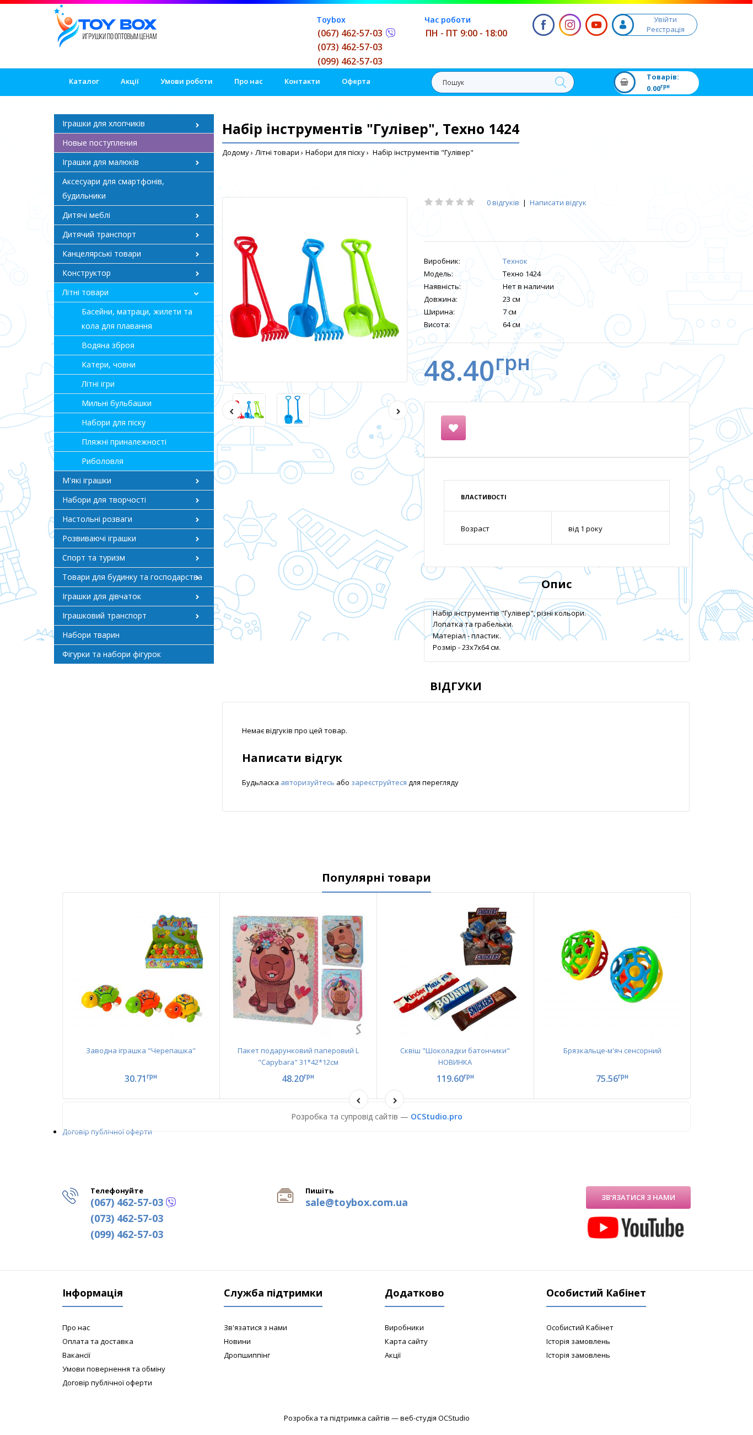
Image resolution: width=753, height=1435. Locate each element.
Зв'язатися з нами (638, 1197)
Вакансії (76, 1355)
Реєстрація (666, 29)
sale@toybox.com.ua (356, 1202)
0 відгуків (503, 202)
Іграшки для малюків (100, 162)
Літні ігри (98, 383)
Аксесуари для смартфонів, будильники (113, 188)
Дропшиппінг (247, 1355)
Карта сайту (406, 1341)
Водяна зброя (108, 345)
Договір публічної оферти (107, 1132)
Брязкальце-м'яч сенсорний (612, 1050)
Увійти (665, 19)
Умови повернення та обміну (113, 1369)
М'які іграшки (86, 480)
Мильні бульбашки (117, 403)
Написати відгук (558, 202)
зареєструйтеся (379, 782)
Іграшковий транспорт (104, 615)
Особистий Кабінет (580, 1327)
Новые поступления (99, 142)
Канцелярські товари (101, 253)
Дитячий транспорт (99, 234)
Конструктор (86, 273)
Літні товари (277, 152)
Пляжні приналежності (124, 441)
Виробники (404, 1327)
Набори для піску (335, 152)
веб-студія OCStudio (435, 1418)
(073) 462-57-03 (350, 47)
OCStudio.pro (436, 1116)
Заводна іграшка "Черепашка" (141, 1050)
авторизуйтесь (308, 782)
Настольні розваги (97, 519)
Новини (237, 1341)
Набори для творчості (104, 499)
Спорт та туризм (93, 557)
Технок (515, 261)
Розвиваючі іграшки (99, 538)
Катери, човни (109, 364)
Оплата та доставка (97, 1341)
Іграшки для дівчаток (101, 596)
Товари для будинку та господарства (132, 577)
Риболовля (102, 461)
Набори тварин (91, 635)
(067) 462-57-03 (350, 33)
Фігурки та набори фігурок (111, 654)
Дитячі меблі (86, 215)
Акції (393, 1355)
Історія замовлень (578, 1341)
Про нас (76, 1327)
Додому (235, 152)
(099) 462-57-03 (350, 61)
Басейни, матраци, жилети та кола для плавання (137, 318)
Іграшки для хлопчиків (103, 123)
